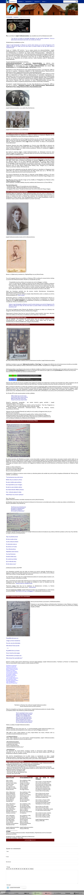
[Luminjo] (67, 893)
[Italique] (9, 869)
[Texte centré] (18, 869)
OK (76, 1)
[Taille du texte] (12, 869)
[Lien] (20, 869)
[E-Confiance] (57, 893)
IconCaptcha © (24, 888)
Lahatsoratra (36, 1)
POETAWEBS (9, 17)
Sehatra (43, 1)
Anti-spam (9, 884)
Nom (8, 851)
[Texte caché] (22, 869)
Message (8, 867)
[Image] (24, 869)
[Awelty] (36, 893)
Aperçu (32, 868)
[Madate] (16, 893)
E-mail (7, 856)
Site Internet (8, 861)
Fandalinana (20, 1)
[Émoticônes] (28, 869)
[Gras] (7, 869)
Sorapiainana (12, 1)
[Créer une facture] (47, 893)
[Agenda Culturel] (78, 893)
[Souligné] (11, 869)
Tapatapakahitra (28, 1)
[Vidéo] (26, 869)
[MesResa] (26, 893)
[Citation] (16, 869)
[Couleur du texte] (14, 869)
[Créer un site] (6, 893)
